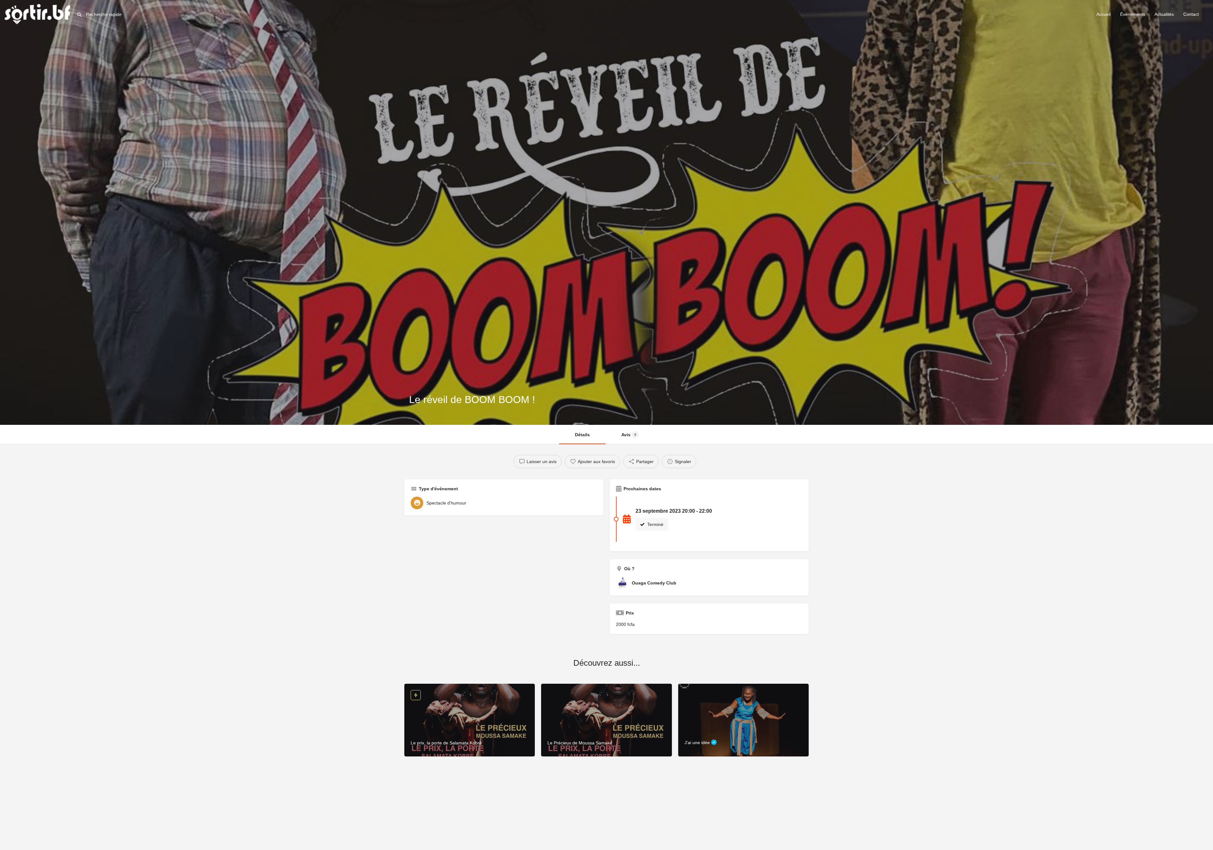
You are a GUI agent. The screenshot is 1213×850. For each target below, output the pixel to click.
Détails (582, 434)
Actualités (1164, 14)
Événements (1132, 14)
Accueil (1103, 14)
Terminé (654, 524)
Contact (1191, 14)
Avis (628, 434)
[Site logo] (38, 13)
